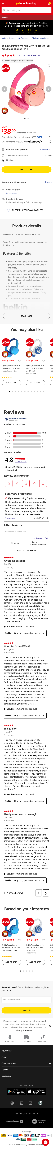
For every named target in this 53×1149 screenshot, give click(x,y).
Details (48, 182)
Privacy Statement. (24, 1030)
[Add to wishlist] (49, 66)
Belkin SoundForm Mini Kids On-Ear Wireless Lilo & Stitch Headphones (35, 370)
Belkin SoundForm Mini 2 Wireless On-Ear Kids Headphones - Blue (11, 368)
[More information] (50, 137)
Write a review (33, 55)
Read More (26, 316)
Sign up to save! (9, 987)
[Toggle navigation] (3, 3)
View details (45, 149)
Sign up (26, 1010)
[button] (45, 1142)
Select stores (11, 193)
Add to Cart (26, 169)
